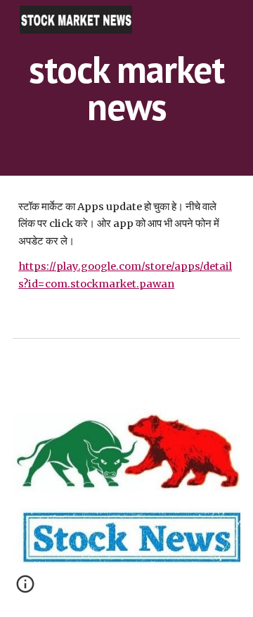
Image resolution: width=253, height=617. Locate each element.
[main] (126, 88)
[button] (25, 589)
